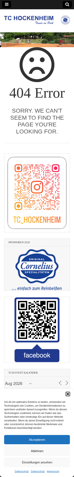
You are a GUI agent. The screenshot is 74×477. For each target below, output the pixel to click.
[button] (68, 394)
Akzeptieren (37, 439)
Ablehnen (37, 451)
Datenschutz (22, 471)
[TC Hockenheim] (37, 17)
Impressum (53, 471)
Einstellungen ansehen (37, 462)
